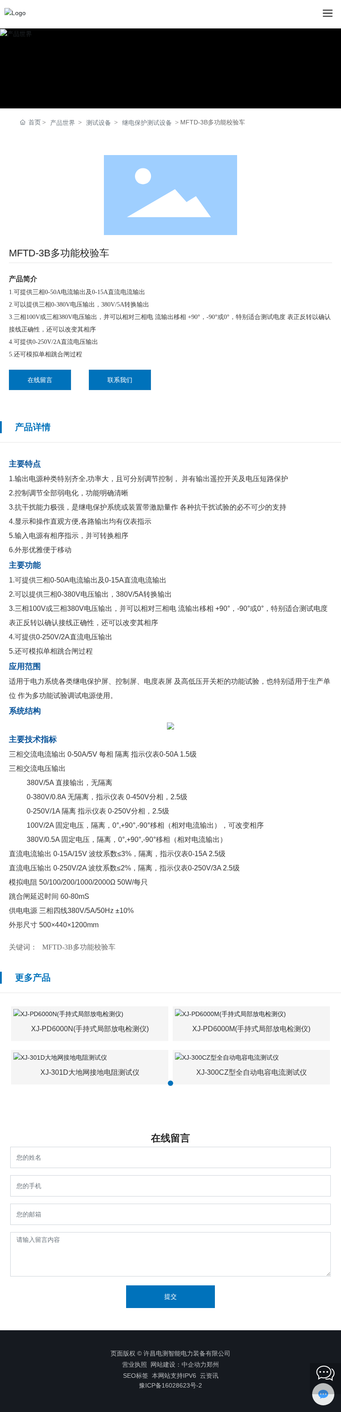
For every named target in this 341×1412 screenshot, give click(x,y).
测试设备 (98, 122)
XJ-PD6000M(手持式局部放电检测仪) (251, 1029)
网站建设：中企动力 (178, 1364)
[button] (170, 1083)
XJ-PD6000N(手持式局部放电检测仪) (90, 1029)
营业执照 (134, 1364)
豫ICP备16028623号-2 (170, 1385)
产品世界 (62, 122)
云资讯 (209, 1375)
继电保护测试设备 (147, 122)
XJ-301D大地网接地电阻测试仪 (89, 1072)
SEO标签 (135, 1375)
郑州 (212, 1364)
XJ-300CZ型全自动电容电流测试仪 (251, 1072)
